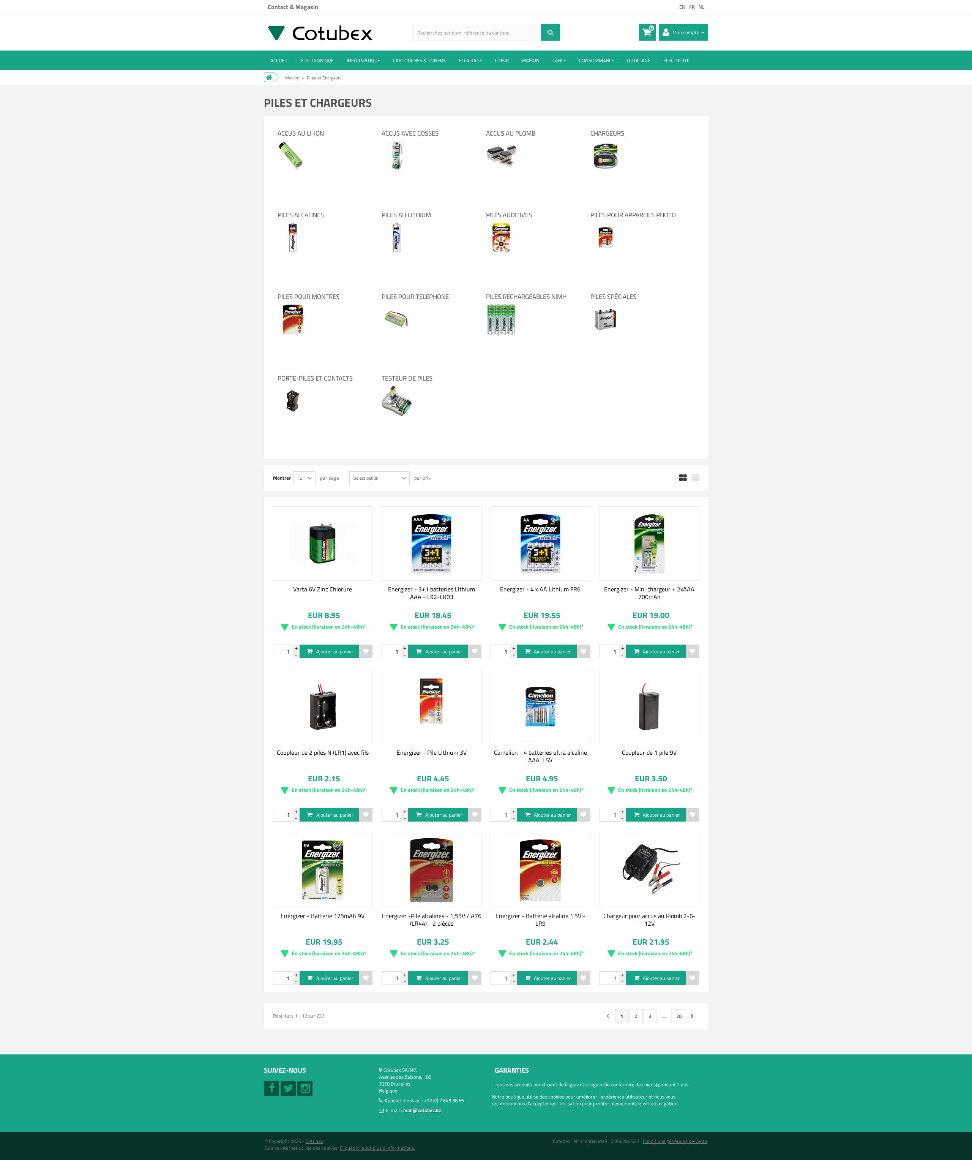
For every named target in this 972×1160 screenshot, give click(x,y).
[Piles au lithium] (397, 225)
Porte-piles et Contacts (315, 378)
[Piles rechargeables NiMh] (501, 307)
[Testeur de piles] (397, 389)
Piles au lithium (406, 215)
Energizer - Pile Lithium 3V (432, 752)
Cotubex (314, 1141)
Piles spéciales (613, 297)
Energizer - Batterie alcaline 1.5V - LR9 (540, 919)
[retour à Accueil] (269, 77)
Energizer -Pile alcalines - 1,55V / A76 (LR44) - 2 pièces (431, 919)
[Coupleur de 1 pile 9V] (649, 707)
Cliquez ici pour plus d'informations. (377, 1148)
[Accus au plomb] (501, 144)
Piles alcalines (301, 215)
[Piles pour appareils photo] (605, 225)
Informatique (363, 60)
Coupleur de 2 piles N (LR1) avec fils (323, 752)
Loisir (502, 60)
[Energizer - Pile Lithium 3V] (431, 707)
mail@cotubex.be (422, 1110)
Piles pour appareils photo (633, 215)
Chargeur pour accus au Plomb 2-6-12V (649, 919)
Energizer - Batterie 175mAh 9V (322, 915)
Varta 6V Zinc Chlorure (322, 589)
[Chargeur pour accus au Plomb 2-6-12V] (649, 870)
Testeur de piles (407, 378)
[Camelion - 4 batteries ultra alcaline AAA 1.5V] (540, 707)
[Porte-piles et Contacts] (293, 389)
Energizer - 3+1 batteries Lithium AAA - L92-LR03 (431, 593)
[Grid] (683, 478)
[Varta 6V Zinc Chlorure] (322, 543)
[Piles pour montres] (293, 307)
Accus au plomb (510, 133)
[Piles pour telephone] (397, 307)
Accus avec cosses (410, 133)
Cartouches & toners (419, 60)
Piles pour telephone (415, 297)
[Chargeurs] (605, 144)
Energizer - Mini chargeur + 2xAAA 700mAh (649, 593)
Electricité (676, 60)
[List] (695, 478)
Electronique (317, 60)
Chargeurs (607, 133)
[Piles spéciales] (605, 307)
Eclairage (470, 60)
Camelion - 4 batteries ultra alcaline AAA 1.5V (540, 756)
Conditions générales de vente (675, 1141)
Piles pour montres (308, 297)
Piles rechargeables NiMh (526, 297)
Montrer (282, 477)
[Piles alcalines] (293, 225)
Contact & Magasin (293, 6)
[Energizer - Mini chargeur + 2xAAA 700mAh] (649, 543)
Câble (559, 60)
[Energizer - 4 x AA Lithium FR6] (540, 543)
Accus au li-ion (301, 133)
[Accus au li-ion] (293, 144)
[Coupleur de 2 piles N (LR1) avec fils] (322, 707)
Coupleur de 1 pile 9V (649, 752)
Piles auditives (509, 215)
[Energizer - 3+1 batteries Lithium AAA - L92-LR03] (431, 543)
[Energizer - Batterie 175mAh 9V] (322, 870)
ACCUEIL (279, 60)
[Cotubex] (338, 32)
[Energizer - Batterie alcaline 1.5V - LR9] (540, 870)
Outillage (638, 60)
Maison (531, 60)
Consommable (596, 60)
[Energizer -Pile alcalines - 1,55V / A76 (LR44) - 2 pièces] (431, 870)
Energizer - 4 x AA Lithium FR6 (540, 589)
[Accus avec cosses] (397, 144)
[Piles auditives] (501, 225)
